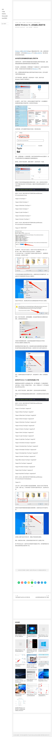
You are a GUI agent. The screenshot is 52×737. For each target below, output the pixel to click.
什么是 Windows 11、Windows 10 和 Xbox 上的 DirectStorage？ (20, 681)
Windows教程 (5, 16)
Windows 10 (18, 51)
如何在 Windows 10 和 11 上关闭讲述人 (20, 665)
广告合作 (29, 735)
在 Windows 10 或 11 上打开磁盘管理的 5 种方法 (43, 680)
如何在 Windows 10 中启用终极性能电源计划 (20, 650)
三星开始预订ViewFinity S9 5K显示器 (22, 597)
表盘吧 (6, 4)
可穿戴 (3, 11)
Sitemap (33, 735)
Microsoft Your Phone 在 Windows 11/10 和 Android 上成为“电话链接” (32, 666)
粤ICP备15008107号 (45, 735)
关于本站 (21, 735)
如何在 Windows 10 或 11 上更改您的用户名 (43, 695)
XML (36, 735)
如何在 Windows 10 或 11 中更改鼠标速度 (20, 695)
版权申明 (25, 735)
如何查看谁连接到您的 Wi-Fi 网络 (42, 597)
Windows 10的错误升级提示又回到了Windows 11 (43, 650)
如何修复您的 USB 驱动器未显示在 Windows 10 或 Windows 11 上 (32, 651)
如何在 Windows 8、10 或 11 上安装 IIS (43, 665)
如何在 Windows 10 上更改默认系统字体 (38, 570)
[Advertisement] (32, 10)
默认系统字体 (25, 51)
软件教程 (4, 20)
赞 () (32, 576)
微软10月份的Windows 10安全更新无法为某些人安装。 (32, 636)
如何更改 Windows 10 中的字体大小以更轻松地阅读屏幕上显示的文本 (20, 709)
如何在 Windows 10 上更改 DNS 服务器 (32, 680)
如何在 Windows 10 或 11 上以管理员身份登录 (32, 695)
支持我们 (39, 735)
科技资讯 (4, 13)
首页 (3, 9)
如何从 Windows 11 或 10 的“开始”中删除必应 (20, 635)
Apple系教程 (4, 18)
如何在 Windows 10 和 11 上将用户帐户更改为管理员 (43, 636)
